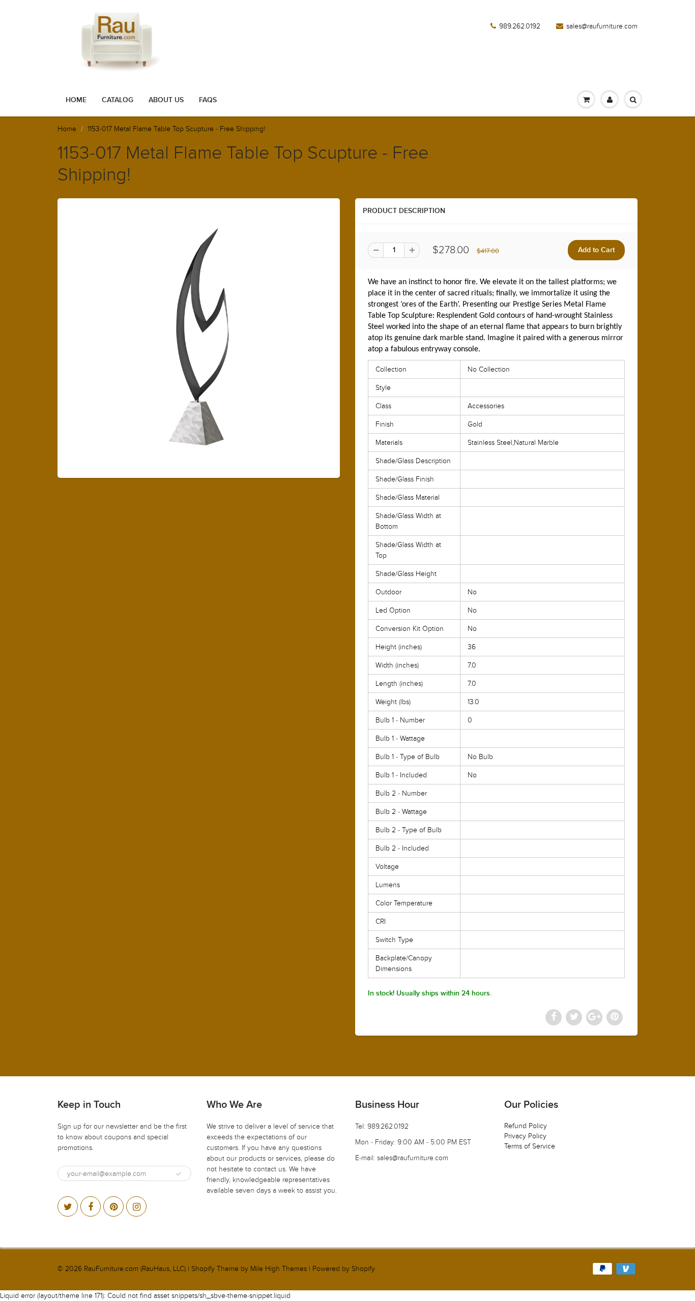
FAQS (208, 100)
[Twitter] (67, 1206)
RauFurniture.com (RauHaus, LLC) (135, 1268)
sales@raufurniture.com (602, 26)
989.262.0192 (519, 26)
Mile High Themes (278, 1268)
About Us (166, 100)
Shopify (203, 1268)
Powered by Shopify (343, 1268)
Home (76, 100)
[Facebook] (90, 1206)
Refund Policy (525, 1126)
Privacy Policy (525, 1136)
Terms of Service (529, 1146)
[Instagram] (136, 1206)
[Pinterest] (113, 1206)
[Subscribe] (178, 1174)
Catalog (117, 100)
